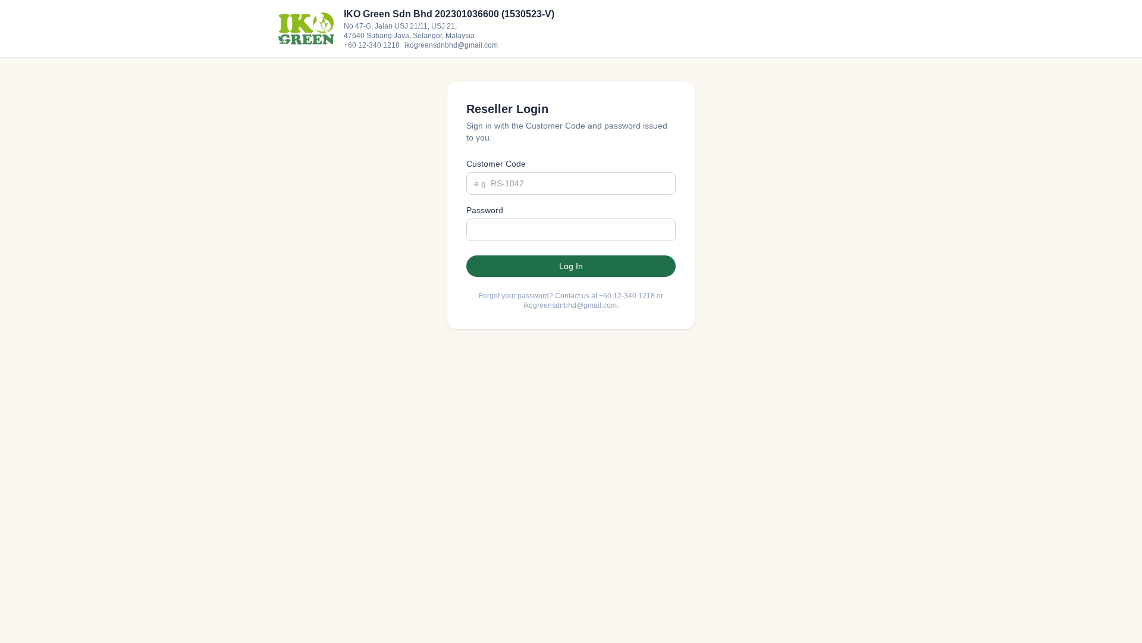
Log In (571, 266)
